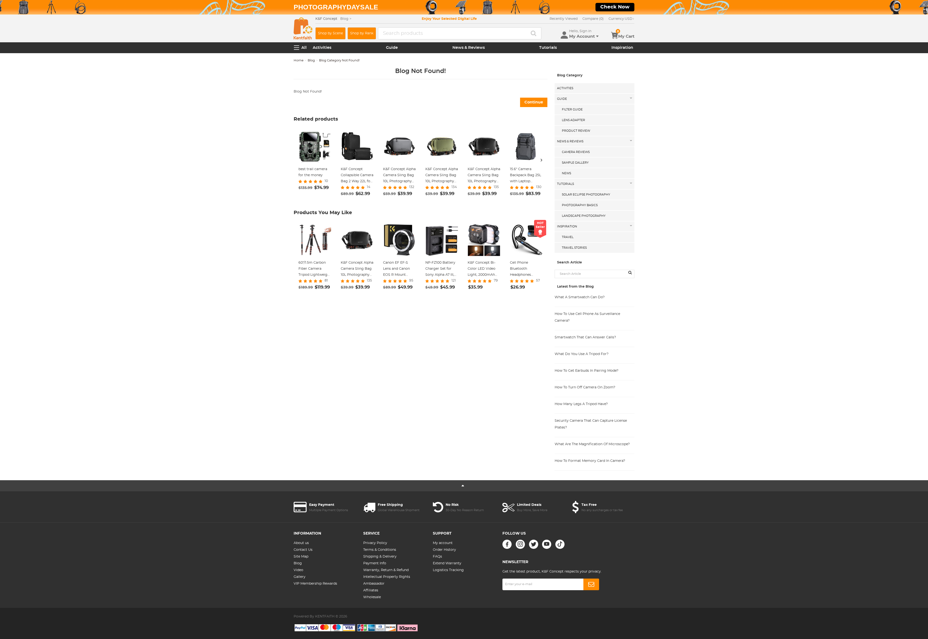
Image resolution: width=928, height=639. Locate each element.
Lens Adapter (573, 120)
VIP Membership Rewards (315, 583)
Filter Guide (572, 109)
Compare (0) (593, 19)
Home (299, 60)
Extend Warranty (447, 563)
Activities (322, 48)
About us (301, 543)
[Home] (303, 28)
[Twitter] (533, 544)
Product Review (576, 130)
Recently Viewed (564, 19)
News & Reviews (468, 48)
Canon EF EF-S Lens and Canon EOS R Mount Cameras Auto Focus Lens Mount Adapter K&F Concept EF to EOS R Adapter (399, 269)
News (566, 173)
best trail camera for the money (312, 172)
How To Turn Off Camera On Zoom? (585, 387)
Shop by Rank (361, 33)
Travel (567, 237)
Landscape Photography (584, 215)
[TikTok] (560, 544)
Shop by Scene (330, 33)
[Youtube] (546, 544)
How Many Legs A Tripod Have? (581, 404)
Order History (444, 550)
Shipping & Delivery (380, 556)
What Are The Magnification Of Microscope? (592, 444)
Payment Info (374, 563)
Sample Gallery (575, 162)
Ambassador (373, 583)
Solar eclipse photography (586, 194)
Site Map (301, 556)
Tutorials (548, 48)
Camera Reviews (576, 152)
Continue (533, 102)
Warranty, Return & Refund (386, 570)
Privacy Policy (375, 543)
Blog (311, 60)
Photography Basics (580, 205)
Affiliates (370, 590)
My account (443, 543)
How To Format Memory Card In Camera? (590, 461)
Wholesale (372, 597)
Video (298, 570)
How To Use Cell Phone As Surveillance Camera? (587, 317)
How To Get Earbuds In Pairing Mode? (586, 370)
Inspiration (622, 48)
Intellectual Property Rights (386, 577)
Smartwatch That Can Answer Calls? (585, 337)
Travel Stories (574, 247)
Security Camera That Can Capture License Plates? (591, 424)
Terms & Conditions (379, 550)
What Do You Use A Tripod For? (582, 354)
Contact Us (303, 550)
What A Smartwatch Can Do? (580, 297)
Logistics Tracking (448, 570)
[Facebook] (507, 544)
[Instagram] (520, 544)
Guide (392, 48)
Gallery (299, 577)
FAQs (437, 556)
